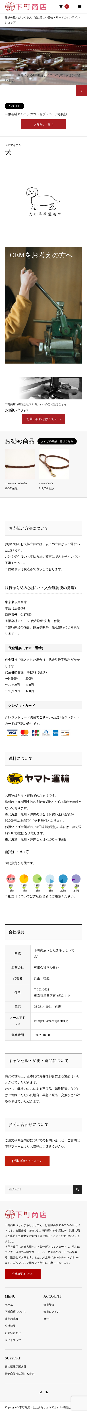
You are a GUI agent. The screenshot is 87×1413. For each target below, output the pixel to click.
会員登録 (49, 1304)
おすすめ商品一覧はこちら (57, 441)
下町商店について (15, 1311)
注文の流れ (11, 1318)
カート (48, 1318)
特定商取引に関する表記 (19, 1373)
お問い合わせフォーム (27, 1161)
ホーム (9, 1304)
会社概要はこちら (22, 1273)
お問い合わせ (13, 1333)
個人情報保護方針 (15, 1366)
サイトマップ (13, 1340)
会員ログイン (52, 1311)
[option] (43, 61)
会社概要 (10, 1325)
